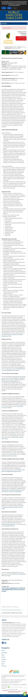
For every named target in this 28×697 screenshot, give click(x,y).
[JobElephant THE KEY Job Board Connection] (14, 670)
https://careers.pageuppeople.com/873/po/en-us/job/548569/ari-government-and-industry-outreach (14, 589)
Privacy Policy (10, 2)
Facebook (3, 643)
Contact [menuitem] (3, 661)
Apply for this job (22, 38)
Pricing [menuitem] (3, 657)
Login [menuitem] (2, 663)
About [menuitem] (2, 655)
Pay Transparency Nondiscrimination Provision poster (13, 507)
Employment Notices (9, 526)
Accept (4, 8)
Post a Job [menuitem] (3, 666)
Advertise (3, 659)
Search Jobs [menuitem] (4, 652)
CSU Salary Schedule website (11, 381)
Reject (9, 8)
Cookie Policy (18, 4)
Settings (14, 8)
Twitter (5, 643)
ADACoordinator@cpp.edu (8, 524)
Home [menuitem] (2, 650)
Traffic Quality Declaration (14, 5)
